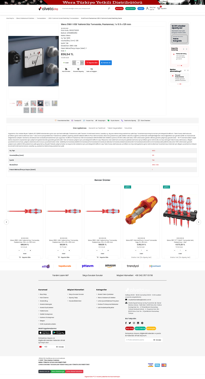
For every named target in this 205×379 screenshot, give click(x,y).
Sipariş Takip (73, 298)
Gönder (61, 347)
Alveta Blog (44, 301)
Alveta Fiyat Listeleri (46, 308)
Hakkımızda (44, 311)
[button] (162, 8)
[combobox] (41, 347)
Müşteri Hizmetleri (135, 275)
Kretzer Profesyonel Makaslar (108, 304)
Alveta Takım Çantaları (105, 294)
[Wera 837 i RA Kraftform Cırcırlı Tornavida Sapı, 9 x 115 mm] (141, 211)
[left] (6, 222)
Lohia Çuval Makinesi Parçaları (108, 301)
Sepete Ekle (93, 63)
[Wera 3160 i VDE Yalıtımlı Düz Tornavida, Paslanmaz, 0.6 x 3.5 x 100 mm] (63, 211)
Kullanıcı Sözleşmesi (47, 317)
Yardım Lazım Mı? (60, 275)
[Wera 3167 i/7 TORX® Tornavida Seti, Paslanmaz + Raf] (180, 211)
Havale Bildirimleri (75, 301)
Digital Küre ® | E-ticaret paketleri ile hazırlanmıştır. (102, 377)
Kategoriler (101, 289)
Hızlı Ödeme (130, 8)
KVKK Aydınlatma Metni (48, 324)
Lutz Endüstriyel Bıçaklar (106, 308)
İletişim (140, 8)
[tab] (79, 128)
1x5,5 (153, 151)
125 (153, 155)
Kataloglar (151, 328)
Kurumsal (42, 289)
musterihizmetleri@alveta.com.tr (139, 300)
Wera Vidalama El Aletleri (106, 298)
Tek (153, 160)
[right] (199, 222)
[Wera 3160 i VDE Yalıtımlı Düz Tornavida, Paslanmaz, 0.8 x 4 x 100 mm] (25, 211)
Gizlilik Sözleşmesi (46, 314)
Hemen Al (106, 63)
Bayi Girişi (119, 8)
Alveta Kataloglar (46, 304)
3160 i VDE (155, 165)
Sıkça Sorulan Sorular (93, 275)
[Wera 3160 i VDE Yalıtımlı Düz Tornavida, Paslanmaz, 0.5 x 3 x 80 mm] (102, 211)
